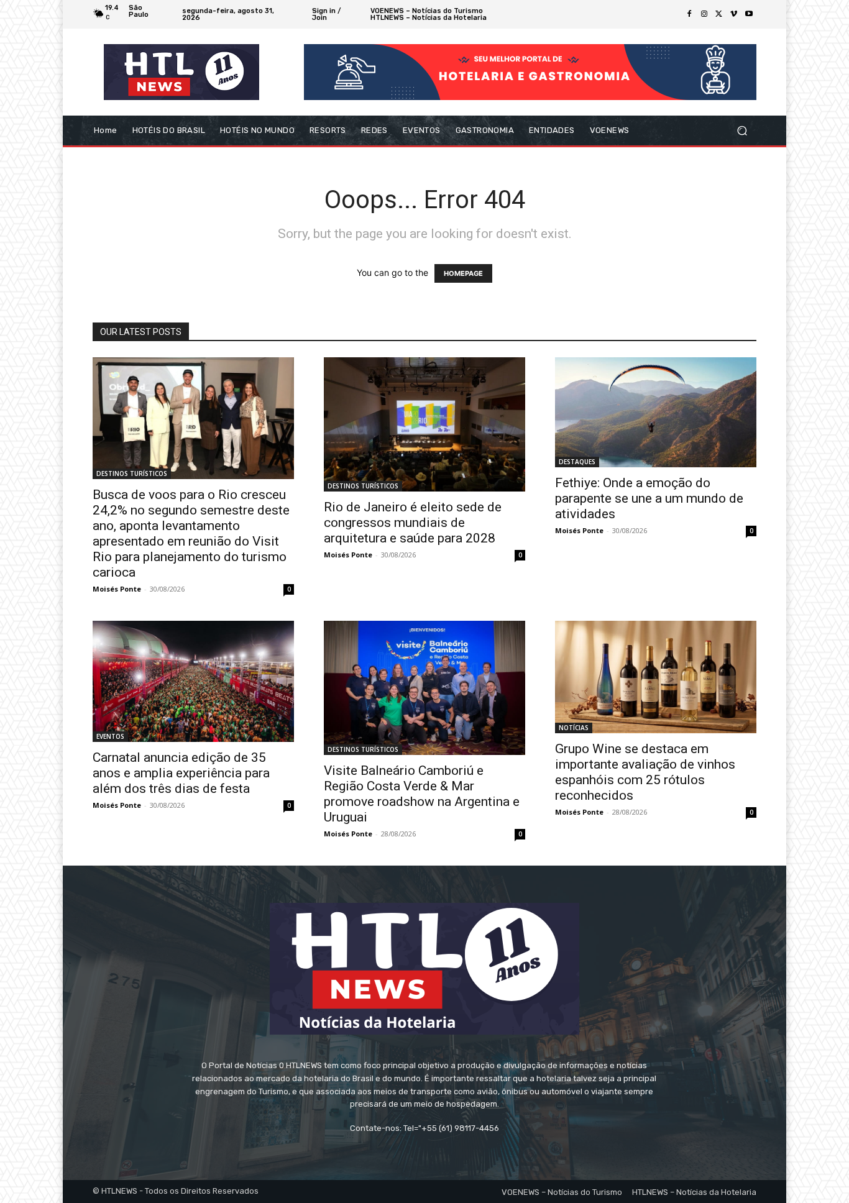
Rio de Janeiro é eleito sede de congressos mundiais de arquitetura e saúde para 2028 (413, 523)
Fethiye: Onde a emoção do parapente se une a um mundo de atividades (649, 498)
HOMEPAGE (463, 273)
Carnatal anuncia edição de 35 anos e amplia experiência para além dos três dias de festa (181, 773)
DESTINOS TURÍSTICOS (131, 473)
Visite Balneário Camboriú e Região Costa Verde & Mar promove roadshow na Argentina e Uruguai (422, 794)
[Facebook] (689, 14)
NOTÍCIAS (574, 727)
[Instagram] (704, 14)
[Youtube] (748, 14)
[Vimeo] (734, 14)
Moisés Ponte (117, 588)
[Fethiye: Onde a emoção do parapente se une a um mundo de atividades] (655, 412)
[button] (741, 130)
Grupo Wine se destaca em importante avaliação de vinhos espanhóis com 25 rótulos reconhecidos (645, 772)
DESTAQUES (577, 461)
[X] (719, 14)
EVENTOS (110, 736)
